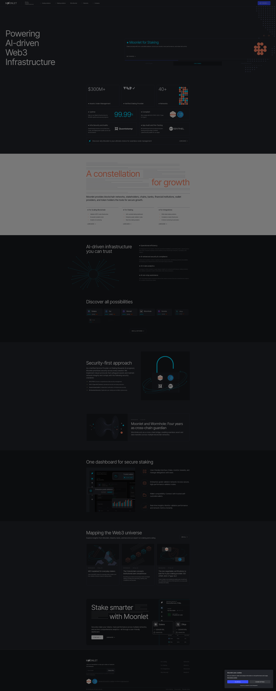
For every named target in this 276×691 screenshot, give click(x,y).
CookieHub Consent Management (251, 685)
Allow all (238, 682)
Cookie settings (259, 682)
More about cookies (232, 677)
